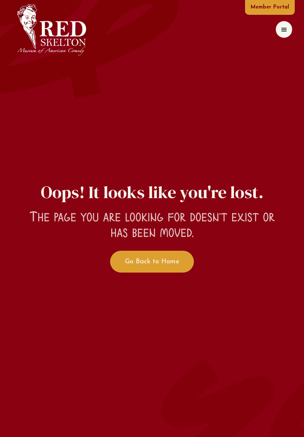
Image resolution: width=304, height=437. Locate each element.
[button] (284, 29)
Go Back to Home (152, 261)
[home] (51, 29)
